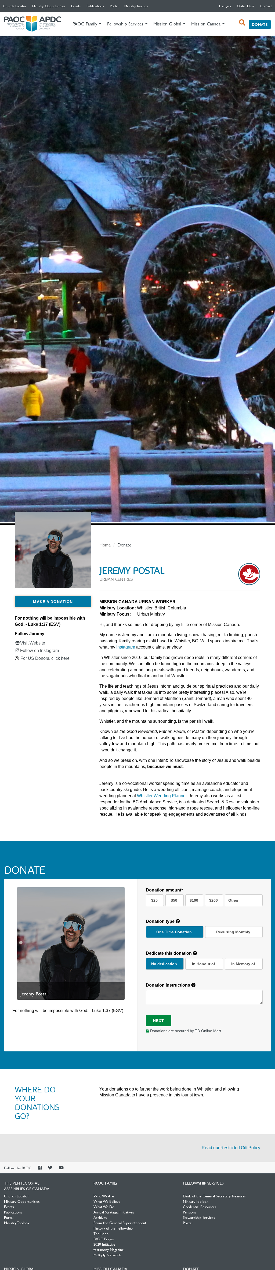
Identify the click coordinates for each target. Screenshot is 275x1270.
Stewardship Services (199, 1217)
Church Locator (14, 6)
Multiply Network (107, 1254)
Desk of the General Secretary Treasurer (214, 1195)
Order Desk (245, 6)
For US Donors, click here (45, 658)
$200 (213, 900)
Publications (95, 6)
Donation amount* (164, 890)
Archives (100, 1217)
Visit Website (32, 643)
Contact (266, 6)
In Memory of (243, 964)
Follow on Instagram (39, 650)
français (225, 6)
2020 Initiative (104, 1244)
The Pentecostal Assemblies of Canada (32, 24)
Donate (260, 24)
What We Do (103, 1206)
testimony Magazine (108, 1249)
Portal (114, 6)
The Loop (100, 1233)
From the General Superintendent (119, 1222)
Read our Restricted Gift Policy (231, 1147)
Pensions (189, 1211)
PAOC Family (105, 1183)
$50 (174, 900)
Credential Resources (199, 1206)
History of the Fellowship (113, 1228)
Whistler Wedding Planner (162, 795)
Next (158, 1020)
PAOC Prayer (103, 1238)
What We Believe (106, 1201)
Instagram (125, 647)
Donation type (161, 921)
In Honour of (203, 964)
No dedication (164, 964)
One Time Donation (174, 932)
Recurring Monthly (233, 932)
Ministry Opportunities (48, 6)
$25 (154, 900)
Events (76, 6)
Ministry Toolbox (136, 6)
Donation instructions (168, 985)
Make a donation (53, 602)
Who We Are (103, 1195)
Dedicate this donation (169, 953)
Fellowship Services (203, 1183)
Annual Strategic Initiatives (113, 1211)
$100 (194, 900)
